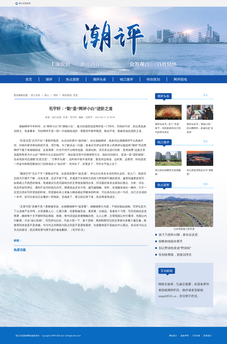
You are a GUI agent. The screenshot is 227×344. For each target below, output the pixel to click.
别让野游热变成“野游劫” (175, 248)
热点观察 (72, 79)
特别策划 (153, 79)
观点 (46, 95)
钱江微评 (126, 79)
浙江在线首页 (17, 3)
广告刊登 (196, 336)
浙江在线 (35, 95)
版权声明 (185, 336)
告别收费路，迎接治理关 (175, 254)
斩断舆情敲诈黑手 (171, 241)
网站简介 (173, 336)
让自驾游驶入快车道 (184, 229)
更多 (205, 95)
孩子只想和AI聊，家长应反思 (178, 234)
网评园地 (180, 79)
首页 (28, 79)
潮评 (49, 79)
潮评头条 (99, 79)
